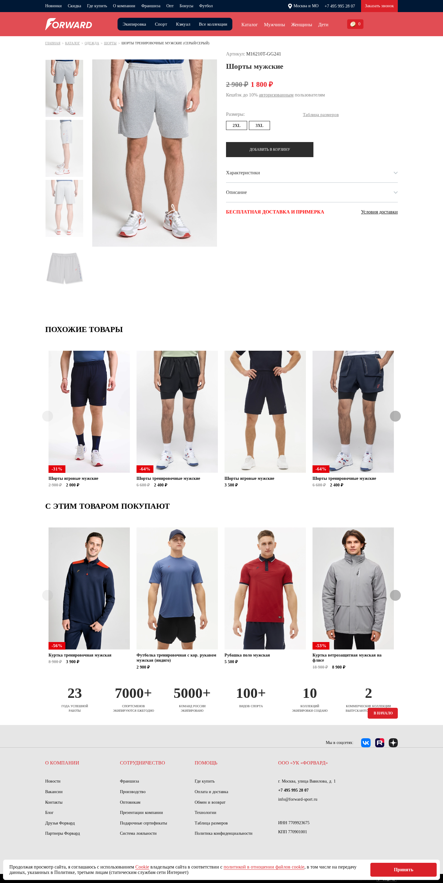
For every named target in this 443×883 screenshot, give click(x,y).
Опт (170, 6)
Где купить (97, 6)
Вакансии (54, 792)
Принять (403, 869)
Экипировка (134, 24)
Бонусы (186, 6)
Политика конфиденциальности (224, 833)
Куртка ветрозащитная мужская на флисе (347, 658)
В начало (383, 713)
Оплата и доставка (211, 792)
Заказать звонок (379, 6)
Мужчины (274, 24)
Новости (53, 781)
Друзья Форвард (60, 823)
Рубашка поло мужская (247, 655)
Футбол (206, 6)
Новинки (53, 6)
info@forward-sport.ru (297, 799)
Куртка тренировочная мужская (80, 655)
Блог (49, 812)
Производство (133, 792)
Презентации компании (141, 812)
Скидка (74, 6)
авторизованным (276, 94)
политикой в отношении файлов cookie (264, 866)
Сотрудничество (142, 762)
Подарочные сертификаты (143, 823)
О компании (124, 6)
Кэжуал (183, 24)
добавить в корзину (270, 149)
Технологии (205, 812)
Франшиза (150, 6)
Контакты (53, 802)
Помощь (206, 762)
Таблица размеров (211, 823)
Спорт (161, 24)
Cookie (142, 866)
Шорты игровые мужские (73, 478)
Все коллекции (213, 24)
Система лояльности (138, 833)
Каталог (249, 24)
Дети (323, 24)
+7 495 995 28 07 (340, 6)
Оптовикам (130, 802)
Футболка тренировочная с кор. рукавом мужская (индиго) (176, 658)
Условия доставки (379, 211)
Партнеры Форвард (62, 833)
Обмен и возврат (210, 802)
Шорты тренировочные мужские (168, 478)
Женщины (301, 24)
